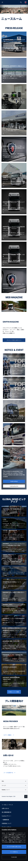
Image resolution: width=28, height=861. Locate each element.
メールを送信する (8, 772)
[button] (14, 781)
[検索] (21, 2)
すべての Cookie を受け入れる (14, 846)
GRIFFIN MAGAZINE (11, 322)
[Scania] (25, 2)
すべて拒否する (14, 852)
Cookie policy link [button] (14, 486)
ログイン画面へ (8, 735)
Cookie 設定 (14, 857)
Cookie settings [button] (14, 481)
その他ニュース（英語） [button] (14, 692)
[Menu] (2, 2)
